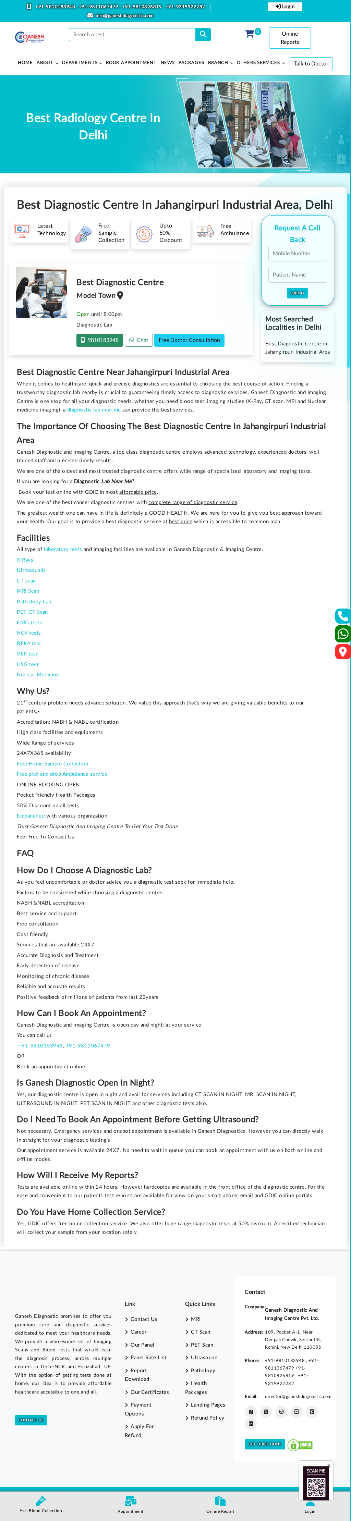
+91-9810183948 (55, 7)
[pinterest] (312, 1412)
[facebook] (251, 1412)
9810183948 (102, 340)
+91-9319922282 (185, 7)
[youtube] (297, 1412)
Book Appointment (131, 63)
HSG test (27, 664)
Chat (141, 340)
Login (287, 6)
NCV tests (29, 633)
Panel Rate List (149, 1357)
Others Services (258, 63)
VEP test (27, 654)
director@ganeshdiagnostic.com (298, 1396)
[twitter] (266, 1412)
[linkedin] (251, 1424)
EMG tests (30, 622)
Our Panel (143, 1345)
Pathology (203, 1370)
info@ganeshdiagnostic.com (125, 16)
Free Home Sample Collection (52, 763)
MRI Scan (28, 591)
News (168, 63)
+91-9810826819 (142, 7)
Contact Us (31, 1420)
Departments (80, 63)
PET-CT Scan (32, 612)
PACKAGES (191, 63)
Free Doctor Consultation (189, 340)
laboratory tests (63, 549)
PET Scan (202, 1345)
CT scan (26, 581)
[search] (203, 34)
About (45, 63)
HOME (25, 63)
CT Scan (200, 1332)
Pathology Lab (34, 601)
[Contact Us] (343, 618)
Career (138, 1332)
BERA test (29, 643)
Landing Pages (208, 1405)
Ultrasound (204, 1357)
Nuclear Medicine (38, 674)
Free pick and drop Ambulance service (62, 774)
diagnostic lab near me (94, 410)
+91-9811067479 (99, 7)
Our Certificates (150, 1392)
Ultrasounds (31, 570)
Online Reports (290, 38)
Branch (218, 63)
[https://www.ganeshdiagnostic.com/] (29, 37)
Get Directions (265, 1444)
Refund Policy (208, 1418)
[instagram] (281, 1412)
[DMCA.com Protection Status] (300, 1443)
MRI (196, 1319)
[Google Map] (343, 654)
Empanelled (31, 816)
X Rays (25, 560)
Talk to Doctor (311, 63)
